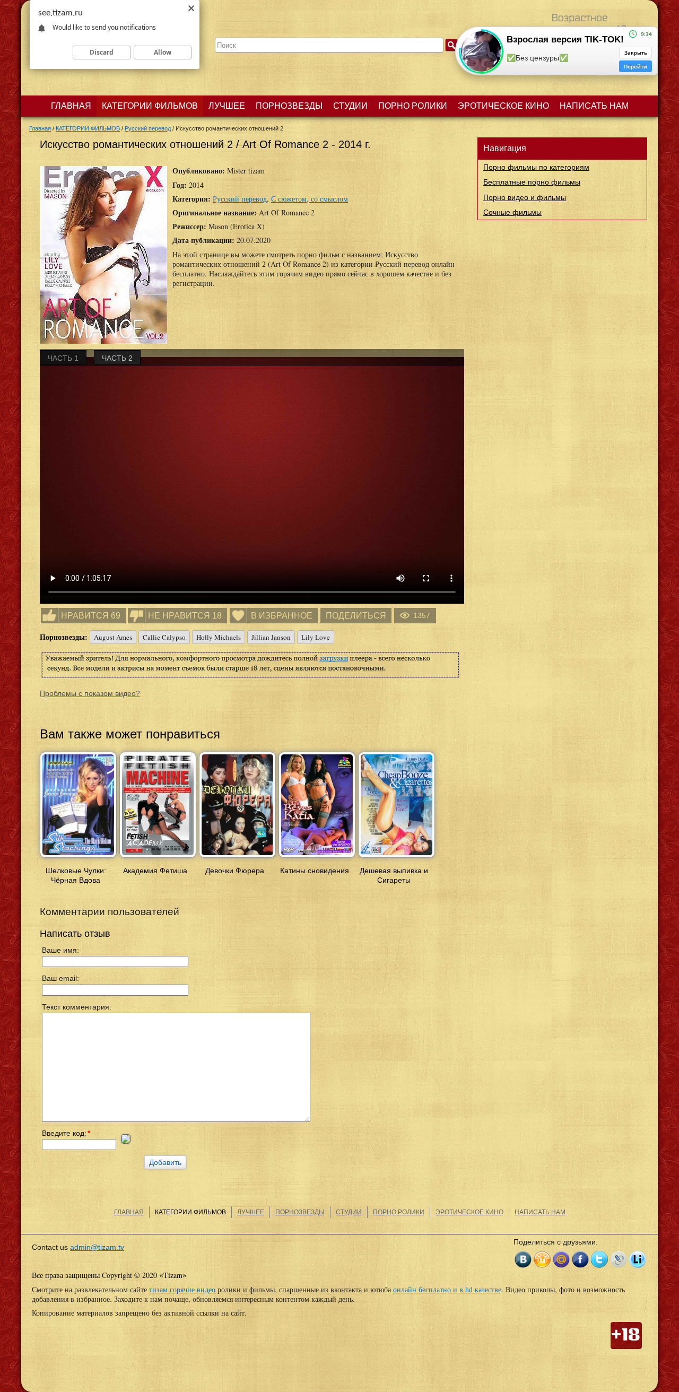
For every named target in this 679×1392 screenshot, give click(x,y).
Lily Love (315, 637)
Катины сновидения (314, 870)
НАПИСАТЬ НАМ (594, 105)
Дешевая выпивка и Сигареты (394, 875)
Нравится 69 (90, 615)
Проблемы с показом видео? (90, 693)
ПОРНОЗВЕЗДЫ (289, 105)
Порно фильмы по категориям (536, 167)
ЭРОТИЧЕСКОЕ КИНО (503, 105)
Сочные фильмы (512, 212)
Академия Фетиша (155, 870)
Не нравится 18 (185, 615)
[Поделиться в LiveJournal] (618, 1259)
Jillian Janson (271, 637)
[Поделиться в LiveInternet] (637, 1259)
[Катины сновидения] (316, 858)
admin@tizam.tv (97, 1247)
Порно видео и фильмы (524, 197)
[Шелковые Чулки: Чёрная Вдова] (78, 858)
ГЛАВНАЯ (71, 105)
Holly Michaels (218, 637)
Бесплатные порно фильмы (531, 182)
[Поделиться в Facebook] (580, 1259)
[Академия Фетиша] (157, 858)
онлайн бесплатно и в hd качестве (447, 1289)
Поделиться (356, 615)
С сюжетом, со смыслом (309, 199)
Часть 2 (117, 358)
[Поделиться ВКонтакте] (523, 1259)
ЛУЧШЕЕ (226, 105)
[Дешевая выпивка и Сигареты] (396, 858)
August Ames (113, 637)
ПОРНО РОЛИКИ (412, 105)
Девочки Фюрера (234, 870)
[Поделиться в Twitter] (599, 1259)
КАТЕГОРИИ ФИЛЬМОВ (150, 105)
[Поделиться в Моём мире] (561, 1259)
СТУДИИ (350, 105)
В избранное (281, 615)
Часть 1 (63, 358)
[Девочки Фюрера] (237, 858)
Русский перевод (240, 199)
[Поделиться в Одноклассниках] (542, 1259)
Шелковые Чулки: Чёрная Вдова (76, 875)
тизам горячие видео (182, 1289)
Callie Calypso (164, 637)
